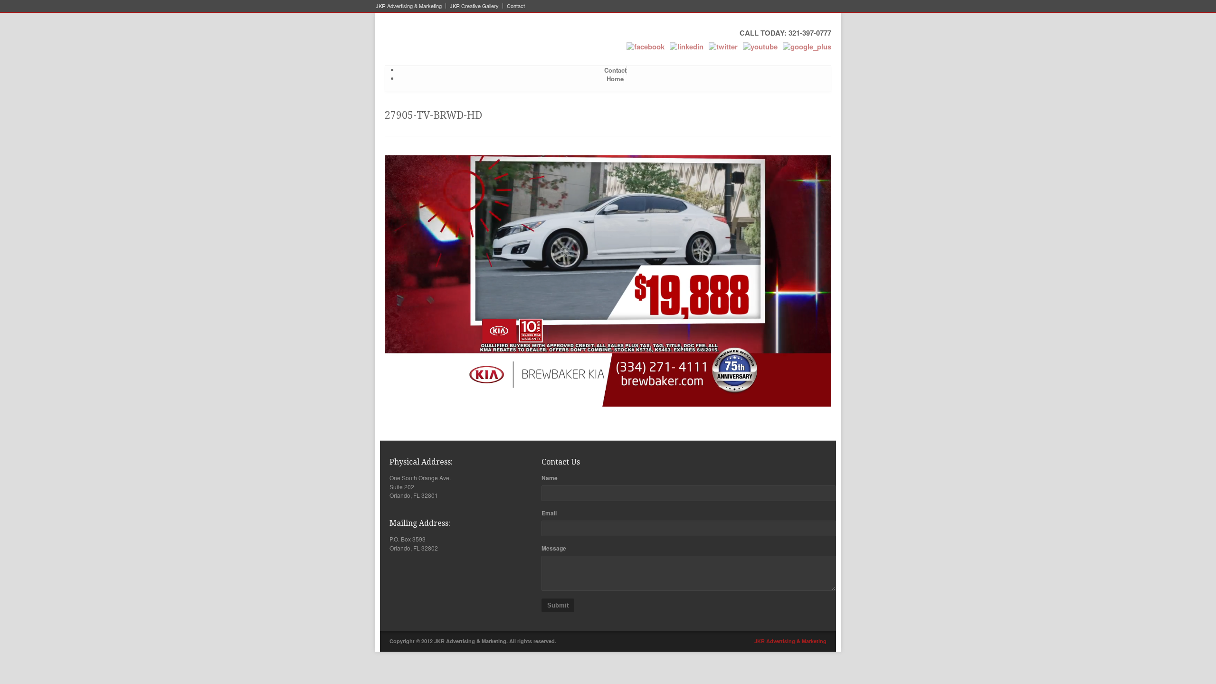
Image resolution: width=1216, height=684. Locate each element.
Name (550, 478)
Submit (558, 605)
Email (549, 513)
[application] (608, 281)
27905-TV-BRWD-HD (433, 115)
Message (554, 548)
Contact (516, 6)
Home (615, 78)
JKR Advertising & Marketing (409, 6)
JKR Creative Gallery (474, 6)
